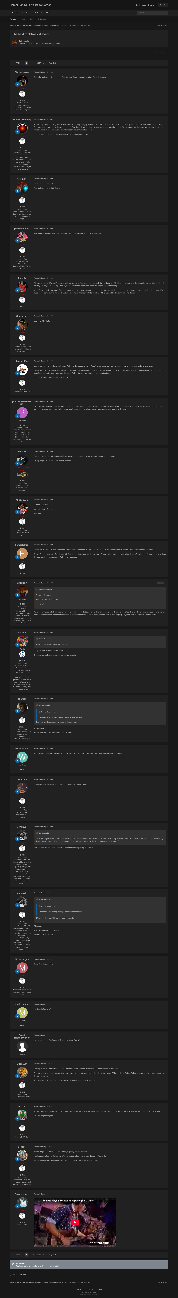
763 (23, 100)
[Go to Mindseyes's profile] (22, 508)
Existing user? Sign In (145, 5)
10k (23, 1175)
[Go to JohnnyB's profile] (22, 835)
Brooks (22, 1147)
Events (23, 19)
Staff (31, 19)
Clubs (48, 13)
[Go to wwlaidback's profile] (22, 757)
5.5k (23, 1222)
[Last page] (44, 63)
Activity (25, 13)
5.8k (23, 148)
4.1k (23, 306)
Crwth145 (22, 779)
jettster (22, 1106)
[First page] (13, 63)
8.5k (23, 481)
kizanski (21, 699)
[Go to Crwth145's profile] (22, 788)
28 (23, 770)
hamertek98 (21, 545)
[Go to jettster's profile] (22, 1115)
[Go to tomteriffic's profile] (22, 369)
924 (23, 807)
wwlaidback (21, 748)
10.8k (23, 1092)
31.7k (23, 661)
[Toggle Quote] (37, 589)
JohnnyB (22, 827)
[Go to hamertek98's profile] (22, 553)
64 (23, 1025)
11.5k (23, 855)
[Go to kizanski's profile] (22, 707)
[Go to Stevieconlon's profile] (22, 80)
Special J (25, 41)
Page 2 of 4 (53, 63)
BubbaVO (22, 1064)
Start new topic (160, 52)
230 (23, 604)
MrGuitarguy (22, 959)
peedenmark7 (21, 228)
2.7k (23, 344)
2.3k (23, 528)
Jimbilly (22, 278)
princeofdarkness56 (21, 402)
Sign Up (163, 5)
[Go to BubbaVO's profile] (22, 1072)
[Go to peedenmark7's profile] (22, 237)
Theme (78, 1289)
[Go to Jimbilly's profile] (22, 286)
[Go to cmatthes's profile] (22, 641)
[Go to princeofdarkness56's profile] (22, 412)
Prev (18, 63)
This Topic (156, 13)
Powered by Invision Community (89, 1294)
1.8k (23, 425)
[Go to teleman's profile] (22, 187)
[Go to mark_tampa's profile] (22, 1012)
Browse (15, 13)
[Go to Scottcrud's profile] (22, 324)
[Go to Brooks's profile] (22, 1155)
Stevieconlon (22, 72)
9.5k (23, 389)
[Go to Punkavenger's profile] (22, 1202)
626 (23, 207)
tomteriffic (22, 361)
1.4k (23, 987)
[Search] (165, 13)
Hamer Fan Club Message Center (30, 4)
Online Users (42, 19)
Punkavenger (22, 1194)
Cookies (99, 1289)
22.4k (23, 727)
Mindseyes (22, 500)
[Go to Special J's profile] (14, 42)
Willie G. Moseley (22, 119)
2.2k (23, 1135)
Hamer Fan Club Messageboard (47, 44)
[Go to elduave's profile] (22, 459)
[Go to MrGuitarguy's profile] (22, 967)
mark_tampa (22, 1004)
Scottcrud (21, 316)
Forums (13, 19)
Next (39, 63)
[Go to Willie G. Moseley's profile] (22, 128)
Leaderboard (37, 13)
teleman (21, 179)
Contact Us (89, 1289)
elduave (21, 451)
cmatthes (22, 632)
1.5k (23, 257)
